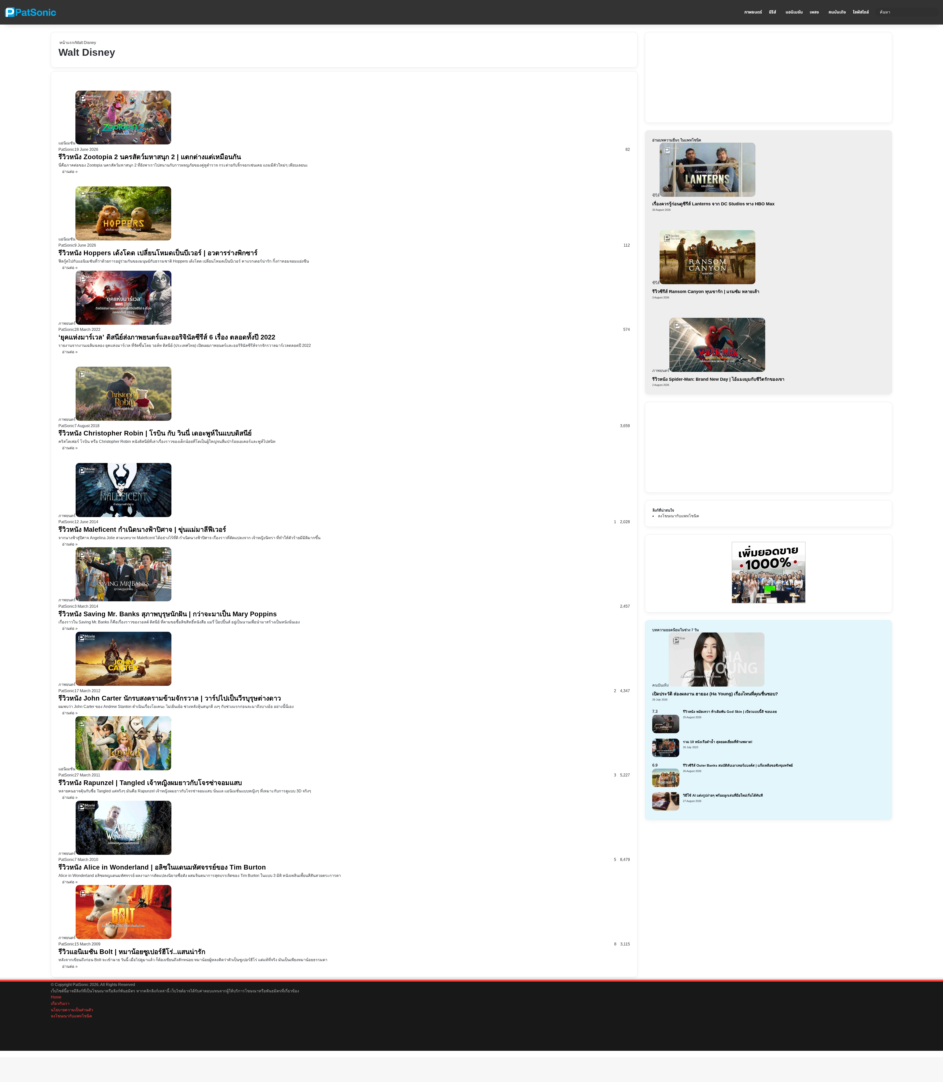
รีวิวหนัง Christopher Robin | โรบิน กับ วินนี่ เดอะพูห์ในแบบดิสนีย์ (155, 433)
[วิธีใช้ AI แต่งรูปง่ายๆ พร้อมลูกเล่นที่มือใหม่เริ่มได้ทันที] (665, 809)
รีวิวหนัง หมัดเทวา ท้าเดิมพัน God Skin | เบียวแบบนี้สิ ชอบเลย (730, 712)
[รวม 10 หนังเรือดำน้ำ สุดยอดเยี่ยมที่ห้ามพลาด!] (665, 756)
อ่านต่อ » (70, 171)
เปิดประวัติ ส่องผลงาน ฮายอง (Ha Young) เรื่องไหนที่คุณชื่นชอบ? (715, 693)
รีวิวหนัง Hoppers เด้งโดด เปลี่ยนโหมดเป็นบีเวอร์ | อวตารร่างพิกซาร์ (158, 253)
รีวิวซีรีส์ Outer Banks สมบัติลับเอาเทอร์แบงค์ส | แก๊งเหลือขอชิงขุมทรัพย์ (738, 765)
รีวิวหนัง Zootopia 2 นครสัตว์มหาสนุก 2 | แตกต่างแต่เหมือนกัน (149, 157)
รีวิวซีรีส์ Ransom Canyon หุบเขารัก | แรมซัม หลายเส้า (705, 291)
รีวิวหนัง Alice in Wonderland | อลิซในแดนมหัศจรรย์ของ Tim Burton (162, 867)
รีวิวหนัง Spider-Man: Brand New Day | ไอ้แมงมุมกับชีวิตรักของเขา (718, 379)
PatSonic (66, 149)
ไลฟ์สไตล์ (861, 12)
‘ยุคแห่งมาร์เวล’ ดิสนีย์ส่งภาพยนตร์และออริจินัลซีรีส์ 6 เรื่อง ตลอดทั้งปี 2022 (166, 337)
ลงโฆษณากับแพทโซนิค (678, 516)
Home (56, 997)
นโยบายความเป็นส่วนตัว (72, 1010)
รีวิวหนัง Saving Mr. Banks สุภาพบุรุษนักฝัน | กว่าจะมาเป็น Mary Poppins (167, 614)
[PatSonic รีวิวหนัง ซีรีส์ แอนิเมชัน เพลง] (30, 12)
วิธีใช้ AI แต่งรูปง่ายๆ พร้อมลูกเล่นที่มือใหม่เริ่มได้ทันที (723, 795)
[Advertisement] (689, 76)
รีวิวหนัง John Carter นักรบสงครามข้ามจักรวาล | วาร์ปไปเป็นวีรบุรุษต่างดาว (169, 698)
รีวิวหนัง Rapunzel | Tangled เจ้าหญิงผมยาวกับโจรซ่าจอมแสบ (150, 783)
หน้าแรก (66, 43)
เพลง (814, 12)
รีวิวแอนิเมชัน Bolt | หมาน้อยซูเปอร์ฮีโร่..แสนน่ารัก (131, 952)
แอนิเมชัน (794, 12)
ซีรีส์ (772, 12)
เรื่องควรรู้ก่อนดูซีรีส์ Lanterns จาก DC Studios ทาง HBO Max (713, 203)
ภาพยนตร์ (753, 12)
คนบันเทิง (837, 12)
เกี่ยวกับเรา (60, 1003)
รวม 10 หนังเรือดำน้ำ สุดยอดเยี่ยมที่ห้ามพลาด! (717, 742)
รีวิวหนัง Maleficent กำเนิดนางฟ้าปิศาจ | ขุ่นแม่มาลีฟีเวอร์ (142, 529)
